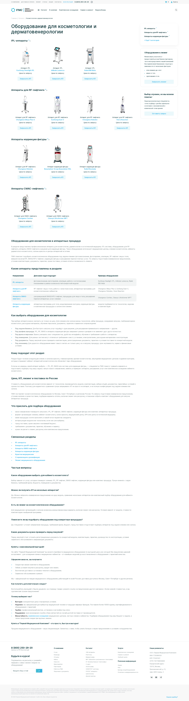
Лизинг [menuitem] (38, 2)
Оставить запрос (159, 114)
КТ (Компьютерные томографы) (96, 662)
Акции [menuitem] (51, 2)
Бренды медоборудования (126, 670)
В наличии (53, 10)
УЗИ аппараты (90, 652)
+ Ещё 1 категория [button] (151, 40)
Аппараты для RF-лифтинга (26, 445)
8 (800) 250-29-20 (82, 2)
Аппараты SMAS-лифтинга (26, 448)
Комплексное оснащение (68, 10)
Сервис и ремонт (86, 10)
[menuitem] (159, 28)
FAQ (119, 667)
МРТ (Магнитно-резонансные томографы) (99, 659)
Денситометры (91, 676)
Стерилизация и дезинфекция (27, 457)
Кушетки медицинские (24, 454)
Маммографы (90, 657)
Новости (56, 662)
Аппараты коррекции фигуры (27, 451)
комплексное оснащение (38, 616)
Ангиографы (90, 666)
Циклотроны (90, 674)
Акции (120, 665)
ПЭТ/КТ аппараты (91, 671)
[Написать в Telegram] (92, 1)
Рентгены (89, 654)
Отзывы (56, 657)
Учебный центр (122, 657)
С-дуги (88, 664)
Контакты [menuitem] (58, 2)
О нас (55, 652)
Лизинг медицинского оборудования (30, 460)
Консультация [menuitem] (68, 2)
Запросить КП (25, 79)
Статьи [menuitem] (44, 2)
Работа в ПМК (58, 669)
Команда (56, 654)
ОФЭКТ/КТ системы (92, 669)
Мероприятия (58, 664)
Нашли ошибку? (172, 697)
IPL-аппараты (18, 282)
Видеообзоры (100, 10)
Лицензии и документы (61, 671)
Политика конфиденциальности (128, 672)
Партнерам (57, 666)
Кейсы (56, 659)
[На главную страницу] (22, 10)
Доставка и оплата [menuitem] (27, 2)
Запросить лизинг (159, 82)
